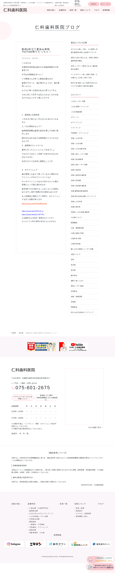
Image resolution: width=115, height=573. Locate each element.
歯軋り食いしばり (77, 281)
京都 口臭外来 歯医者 (78, 175)
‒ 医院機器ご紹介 (81, 516)
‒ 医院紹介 (78, 511)
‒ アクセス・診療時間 (82, 513)
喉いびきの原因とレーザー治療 (82, 249)
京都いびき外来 (76, 201)
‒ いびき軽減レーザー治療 (38, 516)
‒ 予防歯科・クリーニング (38, 527)
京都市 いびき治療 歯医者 (80, 212)
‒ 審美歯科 (32, 522)
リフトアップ (76, 128)
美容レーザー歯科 (77, 286)
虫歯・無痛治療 (76, 296)
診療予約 (93, 4)
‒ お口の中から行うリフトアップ (40, 513)
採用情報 (106, 10)
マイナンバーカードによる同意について (22, 398)
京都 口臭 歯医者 (77, 159)
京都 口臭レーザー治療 (79, 164)
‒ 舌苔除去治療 (34, 519)
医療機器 (74, 223)
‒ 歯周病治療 (33, 511)
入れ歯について (76, 217)
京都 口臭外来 (76, 170)
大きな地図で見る (94, 427)
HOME (13, 333)
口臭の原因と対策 (77, 233)
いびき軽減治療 (76, 112)
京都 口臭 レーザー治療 (79, 154)
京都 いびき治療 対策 (78, 149)
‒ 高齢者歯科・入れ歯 (36, 532)
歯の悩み (74, 275)
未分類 (73, 265)
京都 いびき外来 (77, 138)
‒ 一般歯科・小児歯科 (36, 524)
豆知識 (73, 302)
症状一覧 (73, 10)
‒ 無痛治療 (32, 530)
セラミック (75, 117)
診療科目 (62, 10)
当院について (85, 10)
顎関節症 (74, 307)
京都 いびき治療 (77, 143)
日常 (72, 259)
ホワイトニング (76, 122)
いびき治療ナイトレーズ (79, 106)
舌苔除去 (74, 291)
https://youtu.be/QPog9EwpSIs (34, 204)
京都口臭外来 (76, 207)
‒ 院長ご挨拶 (79, 508)
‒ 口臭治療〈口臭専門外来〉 (39, 508)
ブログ (96, 10)
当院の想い (51, 10)
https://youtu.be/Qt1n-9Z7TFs (33, 214)
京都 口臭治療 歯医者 (78, 186)
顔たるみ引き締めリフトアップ (82, 312)
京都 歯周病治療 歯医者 (79, 191)
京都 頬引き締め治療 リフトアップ (83, 196)
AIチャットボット (105, 4)
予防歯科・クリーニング (79, 133)
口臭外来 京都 (76, 238)
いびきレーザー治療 (78, 101)
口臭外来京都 (76, 244)
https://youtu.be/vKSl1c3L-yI (32, 211)
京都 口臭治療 (76, 180)
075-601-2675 (32, 387)
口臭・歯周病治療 (77, 228)
